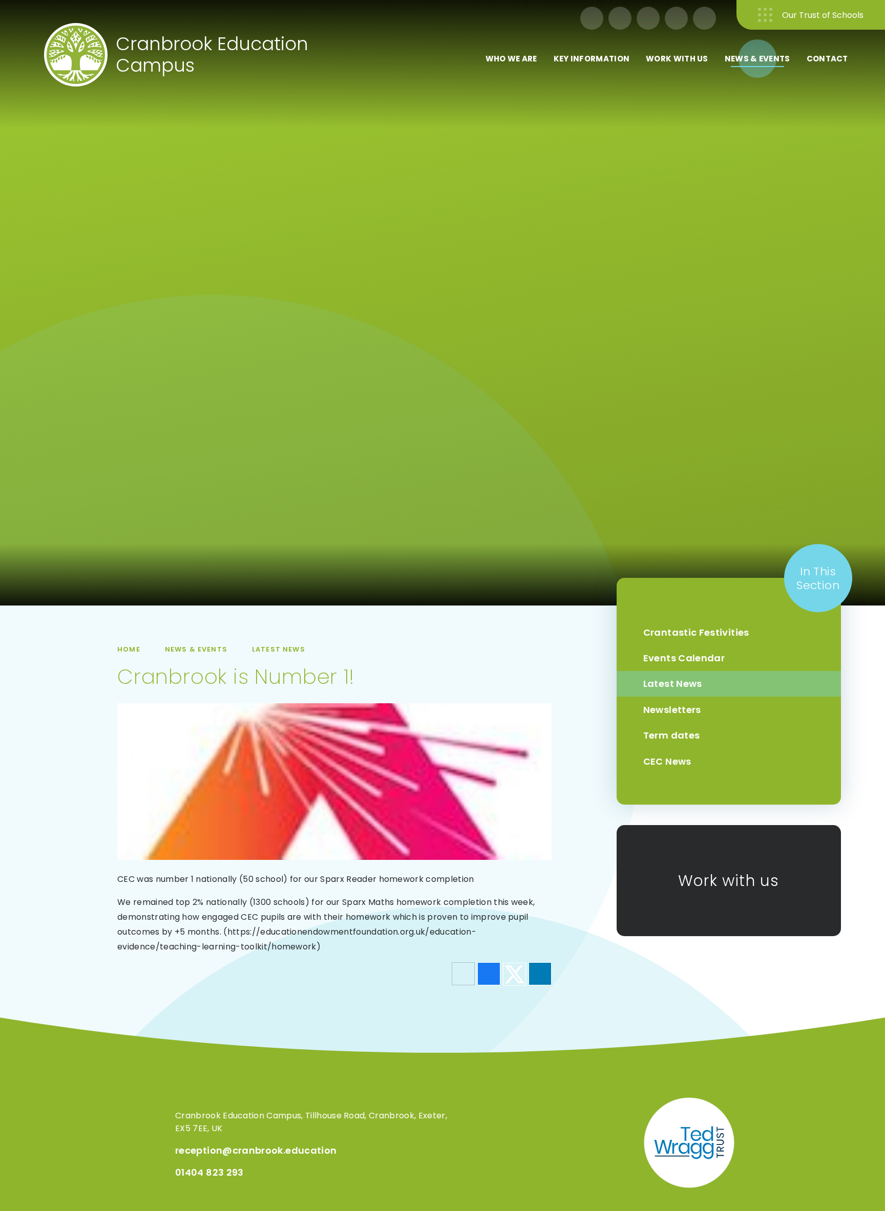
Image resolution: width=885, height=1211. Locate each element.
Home (128, 649)
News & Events (196, 649)
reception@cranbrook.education (255, 1150)
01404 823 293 (209, 1172)
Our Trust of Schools (822, 15)
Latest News (278, 649)
